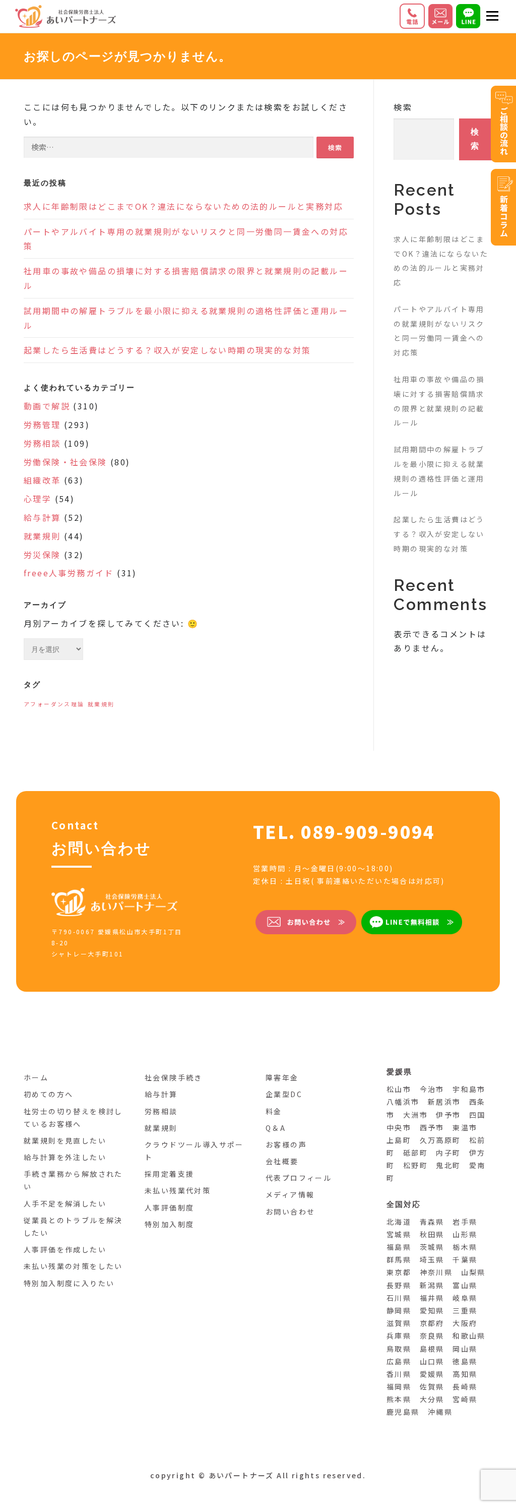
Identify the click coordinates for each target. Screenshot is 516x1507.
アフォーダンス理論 (54, 704)
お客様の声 (286, 1144)
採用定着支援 (169, 1174)
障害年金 (282, 1077)
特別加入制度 (169, 1224)
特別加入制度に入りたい (69, 1283)
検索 (403, 107)
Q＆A (276, 1128)
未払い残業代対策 (178, 1190)
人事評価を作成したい (65, 1249)
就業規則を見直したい (65, 1140)
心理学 (37, 499)
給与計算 (42, 517)
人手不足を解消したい (65, 1203)
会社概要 (282, 1161)
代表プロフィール (299, 1178)
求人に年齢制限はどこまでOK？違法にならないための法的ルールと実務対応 (183, 206)
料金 (274, 1111)
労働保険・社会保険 (65, 462)
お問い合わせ (290, 1212)
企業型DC (284, 1094)
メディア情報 (290, 1194)
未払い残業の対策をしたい (73, 1266)
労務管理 (42, 424)
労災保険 (42, 555)
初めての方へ (48, 1094)
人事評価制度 (169, 1207)
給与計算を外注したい (65, 1157)
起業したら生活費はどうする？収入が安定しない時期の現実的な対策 (167, 350)
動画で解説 (47, 406)
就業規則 (42, 536)
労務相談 (42, 443)
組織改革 (42, 480)
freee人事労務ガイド (69, 573)
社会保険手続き (174, 1077)
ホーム (36, 1077)
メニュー (492, 16)
